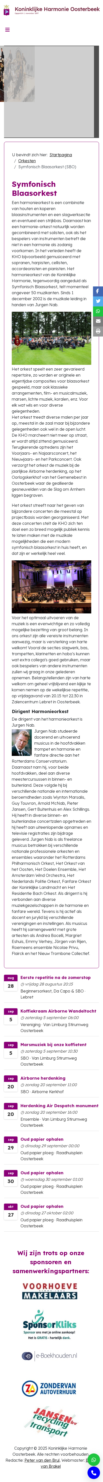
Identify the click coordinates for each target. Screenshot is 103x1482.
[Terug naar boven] (94, 1472)
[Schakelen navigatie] (7, 30)
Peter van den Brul (42, 1460)
